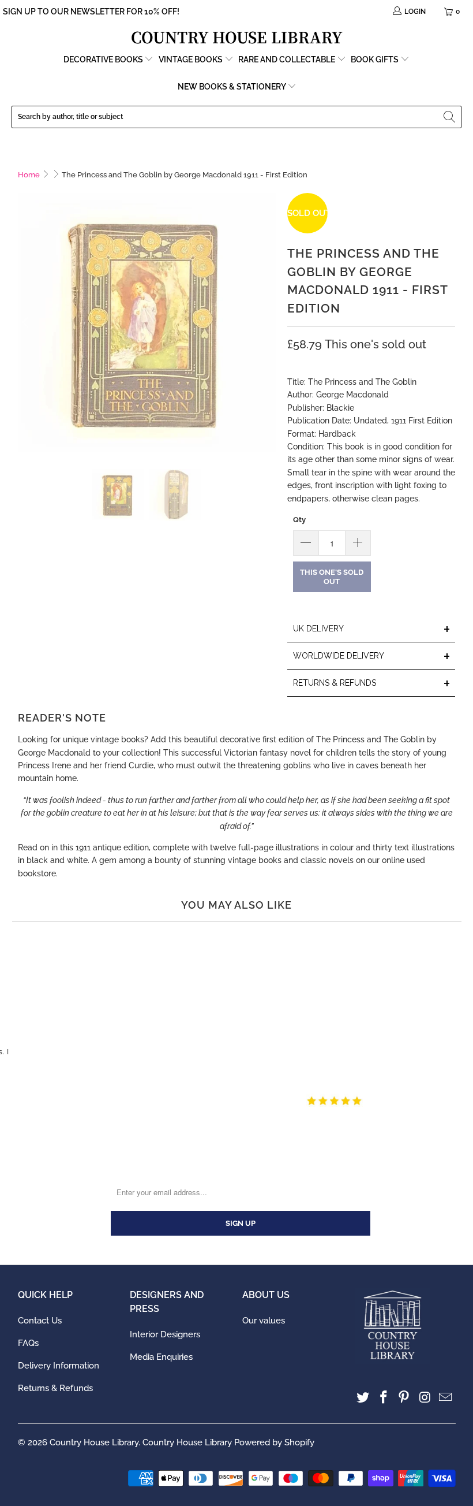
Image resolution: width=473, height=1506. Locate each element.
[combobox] (236, 117)
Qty (299, 519)
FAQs (28, 1343)
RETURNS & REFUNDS (372, 684)
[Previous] (26, 322)
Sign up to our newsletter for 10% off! (91, 11)
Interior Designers (165, 1334)
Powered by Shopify (274, 1442)
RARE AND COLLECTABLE (287, 59)
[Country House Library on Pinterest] (404, 1397)
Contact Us (40, 1320)
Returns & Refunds (55, 1388)
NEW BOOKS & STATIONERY (232, 86)
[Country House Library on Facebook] (383, 1397)
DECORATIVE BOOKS (104, 59)
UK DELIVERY (372, 629)
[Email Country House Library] (446, 1397)
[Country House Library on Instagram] (425, 1397)
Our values (263, 1320)
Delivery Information (58, 1365)
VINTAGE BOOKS (191, 59)
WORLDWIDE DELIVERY (372, 656)
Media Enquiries (161, 1357)
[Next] (267, 322)
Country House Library (94, 1442)
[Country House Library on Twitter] (363, 1397)
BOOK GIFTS (375, 59)
